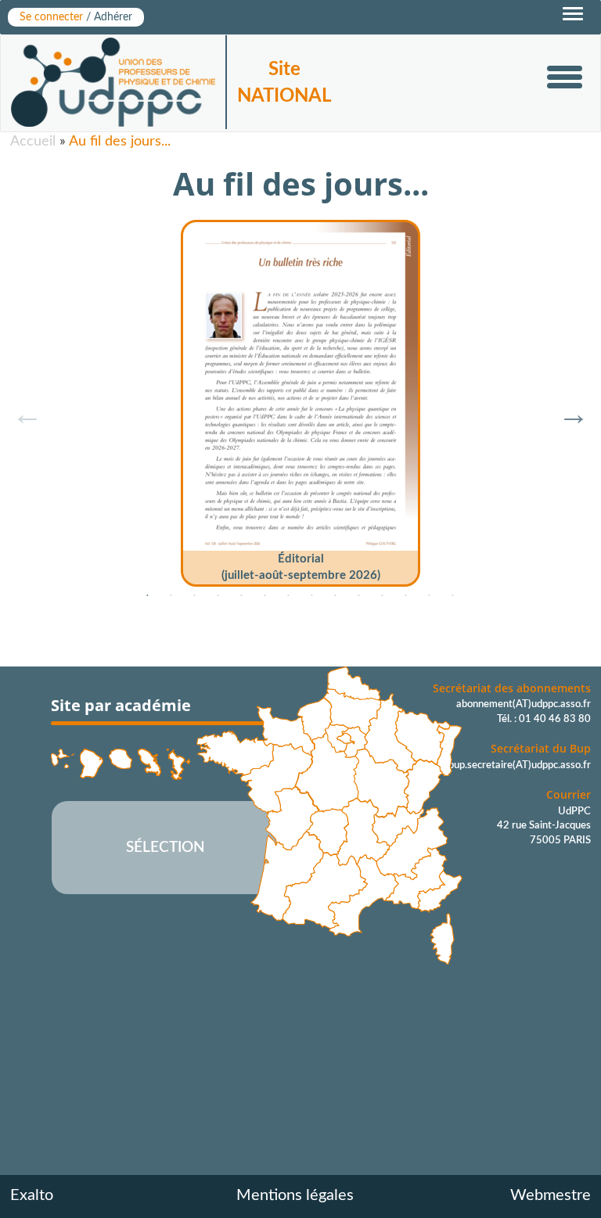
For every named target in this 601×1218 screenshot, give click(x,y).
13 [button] (429, 596)
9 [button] (336, 596)
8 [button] (312, 596)
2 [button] (171, 596)
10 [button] (359, 596)
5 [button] (242, 596)
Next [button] (566, 406)
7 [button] (289, 596)
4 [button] (218, 596)
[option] (300, 397)
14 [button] (453, 596)
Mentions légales (295, 1195)
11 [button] (382, 596)
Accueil (33, 142)
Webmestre (550, 1195)
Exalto (31, 1195)
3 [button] (195, 596)
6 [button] (265, 596)
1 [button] (148, 596)
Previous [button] (19, 406)
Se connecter (76, 17)
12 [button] (406, 596)
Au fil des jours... (120, 142)
